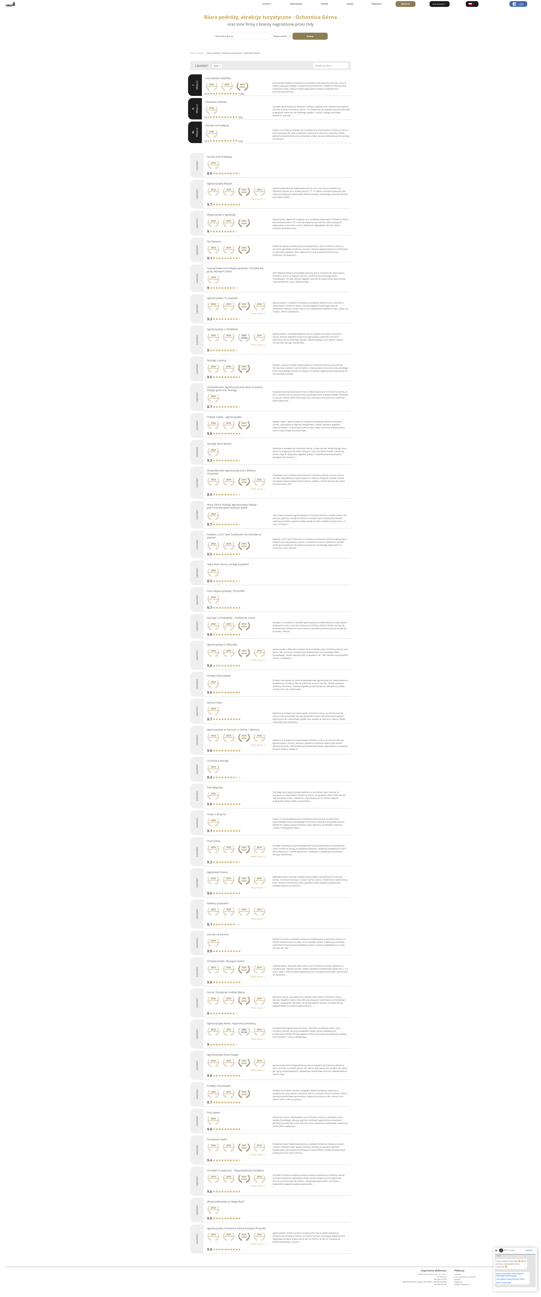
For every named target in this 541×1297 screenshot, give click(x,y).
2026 (216, 65)
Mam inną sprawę (503, 1282)
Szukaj (310, 36)
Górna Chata (214, 702)
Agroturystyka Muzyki (219, 183)
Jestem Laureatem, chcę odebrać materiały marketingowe (509, 1274)
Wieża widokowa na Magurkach (225, 1201)
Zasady (350, 3)
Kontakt (324, 3)
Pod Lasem (213, 1112)
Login (520, 3)
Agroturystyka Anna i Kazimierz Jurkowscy (231, 1023)
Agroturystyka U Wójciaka (222, 644)
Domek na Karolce (218, 934)
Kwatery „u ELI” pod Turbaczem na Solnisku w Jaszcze (234, 536)
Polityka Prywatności (462, 1284)
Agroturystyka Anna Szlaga (222, 1054)
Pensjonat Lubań (217, 1139)
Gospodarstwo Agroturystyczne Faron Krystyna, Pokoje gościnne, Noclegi (235, 388)
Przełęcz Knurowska (218, 675)
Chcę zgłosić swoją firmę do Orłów (510, 1279)
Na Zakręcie (214, 241)
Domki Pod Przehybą (219, 156)
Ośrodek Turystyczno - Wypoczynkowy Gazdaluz (235, 1170)
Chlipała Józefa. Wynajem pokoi (225, 961)
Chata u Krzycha (216, 814)
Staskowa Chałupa (216, 102)
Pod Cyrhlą (213, 841)
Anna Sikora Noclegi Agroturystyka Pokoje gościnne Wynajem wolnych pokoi (232, 506)
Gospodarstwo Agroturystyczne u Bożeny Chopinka (231, 472)
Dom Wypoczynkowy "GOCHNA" (226, 591)
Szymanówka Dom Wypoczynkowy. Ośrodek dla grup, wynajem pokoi (235, 269)
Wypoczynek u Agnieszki (221, 214)
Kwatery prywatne (217, 903)
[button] (472, 4)
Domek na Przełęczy (217, 125)
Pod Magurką (215, 787)
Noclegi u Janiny (216, 360)
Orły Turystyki (196, 53)
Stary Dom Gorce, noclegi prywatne (228, 564)
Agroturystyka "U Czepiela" (222, 298)
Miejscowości (296, 3)
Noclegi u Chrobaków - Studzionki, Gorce (231, 617)
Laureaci (457, 1274)
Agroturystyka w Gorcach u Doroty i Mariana (233, 729)
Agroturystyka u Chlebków (222, 329)
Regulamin (377, 3)
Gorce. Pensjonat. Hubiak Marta (226, 992)
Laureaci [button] (266, 3)
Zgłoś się (405, 3)
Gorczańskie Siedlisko (218, 78)
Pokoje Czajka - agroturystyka (224, 417)
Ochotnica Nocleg (217, 760)
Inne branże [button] (438, 4)
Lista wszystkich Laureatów (464, 1277)
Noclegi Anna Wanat (219, 443)
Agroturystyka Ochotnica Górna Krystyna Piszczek (236, 1228)
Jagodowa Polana (217, 872)
